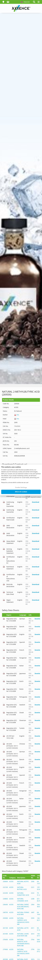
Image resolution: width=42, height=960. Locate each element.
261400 (5, 934)
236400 (5, 904)
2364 (32, 904)
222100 (5, 887)
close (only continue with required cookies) (28, 497)
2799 (32, 949)
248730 (5, 912)
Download (35, 502)
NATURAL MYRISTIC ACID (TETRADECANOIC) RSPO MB (23, 942)
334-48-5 (38, 906)
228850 (5, 899)
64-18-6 (38, 913)
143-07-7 (38, 935)
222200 (5, 893)
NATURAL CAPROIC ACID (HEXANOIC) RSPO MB (23, 921)
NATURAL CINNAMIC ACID (22, 900)
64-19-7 (38, 882)
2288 (32, 899)
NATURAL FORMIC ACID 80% (23, 913)
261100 (5, 928)
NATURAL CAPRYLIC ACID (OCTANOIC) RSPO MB (23, 952)
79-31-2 (38, 894)
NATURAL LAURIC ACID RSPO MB (23, 935)
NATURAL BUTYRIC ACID (22, 888)
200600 (5, 881)
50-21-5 (38, 929)
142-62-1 (38, 919)
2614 (32, 934)
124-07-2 (38, 950)
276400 (5, 939)
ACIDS (11, 881)
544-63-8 (38, 940)
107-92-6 (38, 888)
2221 (32, 887)
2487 (32, 912)
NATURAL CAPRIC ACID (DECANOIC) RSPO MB (23, 907)
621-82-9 (38, 900)
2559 (32, 918)
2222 (32, 893)
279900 (5, 949)
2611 (32, 928)
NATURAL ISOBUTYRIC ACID (23, 894)
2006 (32, 881)
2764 (32, 939)
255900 (5, 918)
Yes (17, 415)
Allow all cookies (21, 492)
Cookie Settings (21, 487)
